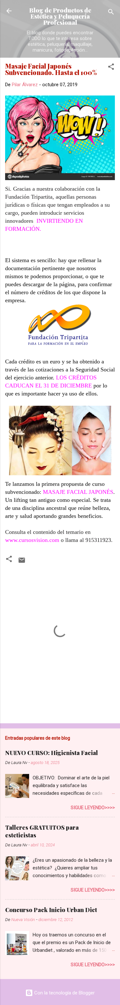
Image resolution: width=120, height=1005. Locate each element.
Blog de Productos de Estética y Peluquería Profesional (60, 16)
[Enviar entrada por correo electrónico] (22, 562)
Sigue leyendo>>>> (93, 807)
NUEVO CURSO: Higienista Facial (51, 753)
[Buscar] (111, 13)
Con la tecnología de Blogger (64, 993)
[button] (111, 68)
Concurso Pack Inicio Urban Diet (51, 910)
